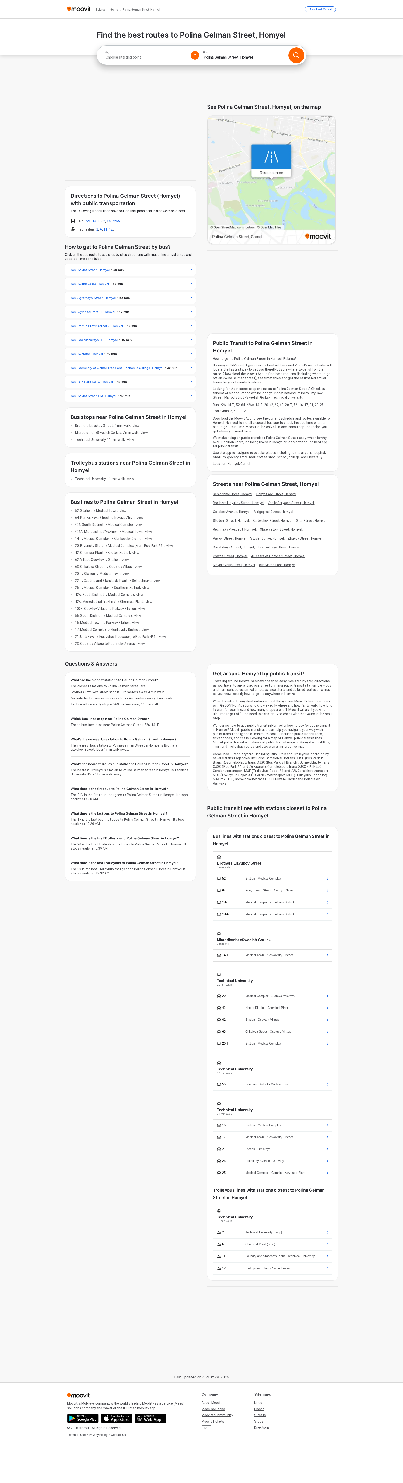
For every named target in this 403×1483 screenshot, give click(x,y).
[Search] (296, 55)
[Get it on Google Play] (83, 1418)
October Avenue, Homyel (231, 512)
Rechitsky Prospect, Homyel (234, 529)
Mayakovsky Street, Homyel (234, 565)
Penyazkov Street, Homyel (276, 494)
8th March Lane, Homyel (277, 565)
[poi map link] (271, 180)
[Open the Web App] (150, 1418)
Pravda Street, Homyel (230, 556)
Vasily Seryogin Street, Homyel (291, 503)
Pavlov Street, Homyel (229, 538)
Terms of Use (76, 1435)
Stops (258, 1421)
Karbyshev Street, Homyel (272, 520)
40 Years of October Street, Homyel (278, 556)
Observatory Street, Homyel (281, 529)
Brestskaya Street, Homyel (233, 547)
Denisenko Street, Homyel (232, 494)
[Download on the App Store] (116, 1418)
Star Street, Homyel (311, 520)
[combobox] (146, 57)
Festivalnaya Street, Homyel (279, 547)
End (205, 52)
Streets (260, 1415)
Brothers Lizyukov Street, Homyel (238, 503)
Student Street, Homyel (231, 520)
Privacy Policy (98, 1435)
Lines (258, 1403)
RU (206, 1428)
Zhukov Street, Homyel (305, 538)
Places (259, 1409)
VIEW (136, 426)
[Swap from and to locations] (195, 55)
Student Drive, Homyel (267, 538)
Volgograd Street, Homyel (273, 512)
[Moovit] (79, 9)
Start (108, 52)
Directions (262, 1427)
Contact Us (118, 1435)
